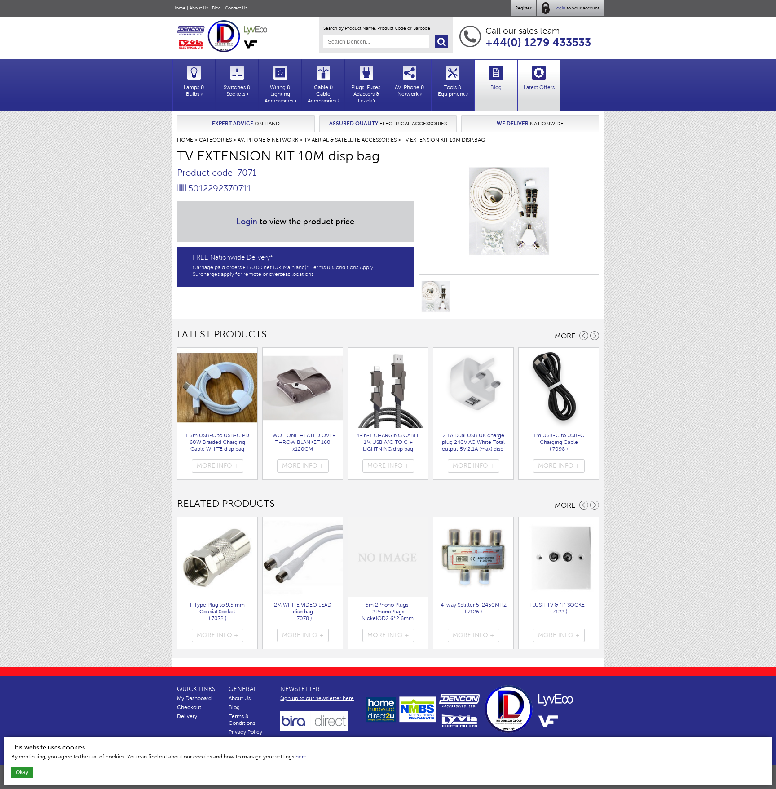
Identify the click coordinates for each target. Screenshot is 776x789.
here (301, 757)
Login (559, 7)
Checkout (189, 707)
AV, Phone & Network (268, 140)
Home (178, 7)
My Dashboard (194, 698)
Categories (215, 140)
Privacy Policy (245, 732)
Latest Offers (539, 87)
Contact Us (236, 7)
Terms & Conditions (242, 719)
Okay (22, 772)
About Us (199, 7)
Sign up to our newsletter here (317, 698)
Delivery (187, 716)
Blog (216, 7)
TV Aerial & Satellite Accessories (350, 140)
